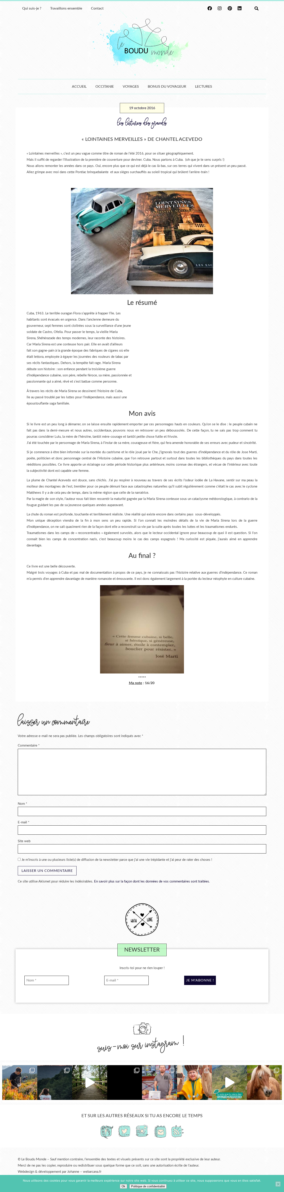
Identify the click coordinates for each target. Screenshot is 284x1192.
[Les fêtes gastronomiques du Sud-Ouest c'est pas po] (159, 1082)
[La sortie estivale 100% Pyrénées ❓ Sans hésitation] (19, 1082)
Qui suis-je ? (31, 8)
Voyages (131, 86)
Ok (123, 1186)
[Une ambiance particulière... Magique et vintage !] (54, 1082)
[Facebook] (209, 8)
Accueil (79, 86)
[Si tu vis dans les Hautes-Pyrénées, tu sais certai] (229, 1082)
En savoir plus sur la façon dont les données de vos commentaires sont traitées (151, 881)
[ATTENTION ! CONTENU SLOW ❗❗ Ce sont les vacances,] (89, 1082)
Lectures (203, 86)
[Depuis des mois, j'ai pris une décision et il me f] (124, 1082)
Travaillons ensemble (66, 8)
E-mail (23, 822)
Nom (22, 803)
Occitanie (104, 86)
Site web (24, 841)
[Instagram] (219, 8)
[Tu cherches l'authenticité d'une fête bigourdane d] (194, 1082)
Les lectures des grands (142, 123)
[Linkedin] (239, 8)
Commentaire (28, 745)
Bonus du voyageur (167, 86)
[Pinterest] (229, 8)
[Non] (278, 1184)
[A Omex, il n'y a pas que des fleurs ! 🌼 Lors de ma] (264, 1082)
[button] (256, 8)
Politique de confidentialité (148, 1186)
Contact (97, 8)
